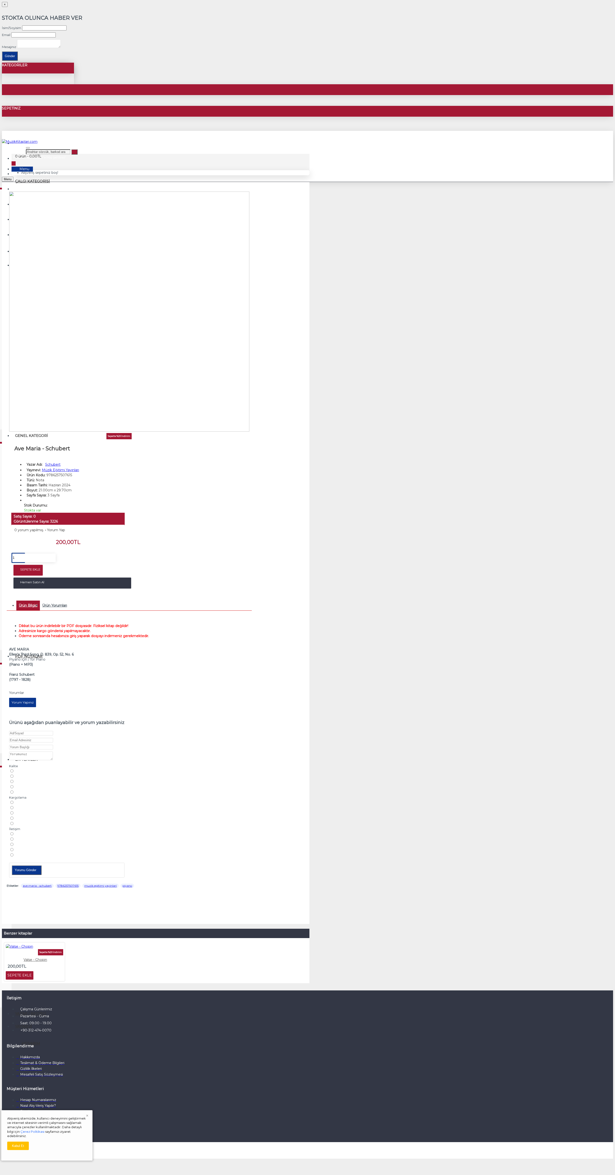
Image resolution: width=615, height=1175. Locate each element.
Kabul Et (18, 1146)
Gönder (10, 56)
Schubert (53, 464)
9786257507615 (68, 885)
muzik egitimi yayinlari (100, 885)
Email (6, 35)
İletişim (14, 829)
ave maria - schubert (37, 885)
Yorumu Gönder (25, 870)
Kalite (13, 766)
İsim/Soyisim (11, 28)
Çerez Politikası (32, 1131)
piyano (127, 885)
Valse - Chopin (35, 960)
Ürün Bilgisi (28, 605)
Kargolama (17, 797)
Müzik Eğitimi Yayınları (60, 470)
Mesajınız (9, 47)
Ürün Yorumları (54, 605)
